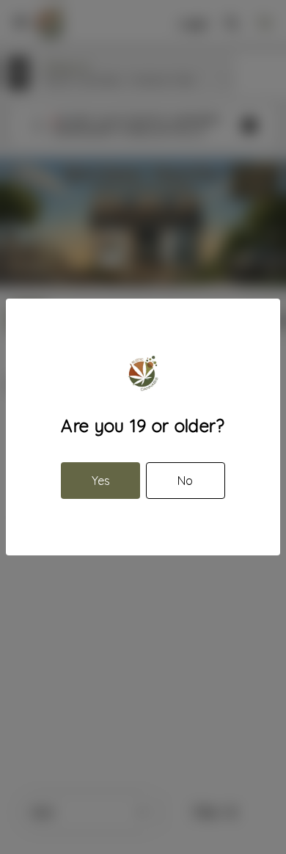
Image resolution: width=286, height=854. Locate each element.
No (185, 480)
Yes (101, 480)
